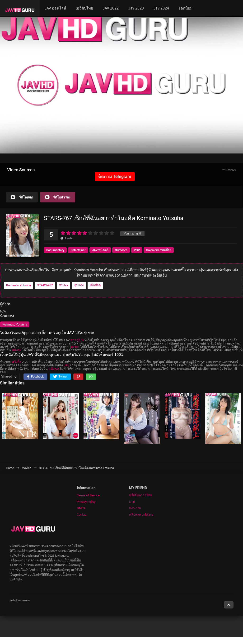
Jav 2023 (136, 8)
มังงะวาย (135, 508)
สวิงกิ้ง (16, 362)
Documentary (55, 250)
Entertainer (78, 250)
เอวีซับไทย (84, 8)
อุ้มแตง (79, 285)
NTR (132, 501)
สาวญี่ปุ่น (77, 340)
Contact (82, 514)
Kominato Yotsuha (18, 285)
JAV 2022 (111, 8)
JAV (67, 365)
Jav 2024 (161, 8)
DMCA (81, 508)
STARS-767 (45, 285)
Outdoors (121, 250)
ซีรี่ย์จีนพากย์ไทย (140, 495)
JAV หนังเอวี (100, 250)
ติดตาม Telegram (114, 176)
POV (137, 250)
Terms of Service (88, 495)
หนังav (63, 285)
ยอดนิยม (185, 8)
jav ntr (74, 347)
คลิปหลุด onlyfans (141, 514)
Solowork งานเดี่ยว (158, 250)
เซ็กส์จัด (95, 285)
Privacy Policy (86, 501)
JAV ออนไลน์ (55, 8)
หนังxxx (54, 368)
